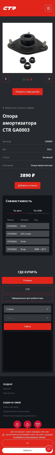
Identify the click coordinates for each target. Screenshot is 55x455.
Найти (27, 326)
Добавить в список (27, 185)
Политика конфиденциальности (19, 415)
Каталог (7, 388)
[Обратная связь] (48, 448)
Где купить (9, 393)
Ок (27, 443)
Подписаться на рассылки (16, 411)
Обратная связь (11, 407)
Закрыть (27, 450)
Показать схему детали (27, 91)
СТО (27, 289)
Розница (27, 280)
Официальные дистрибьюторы (27, 298)
